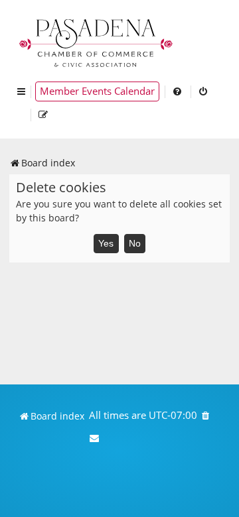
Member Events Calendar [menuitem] (97, 91)
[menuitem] (178, 91)
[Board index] (97, 41)
